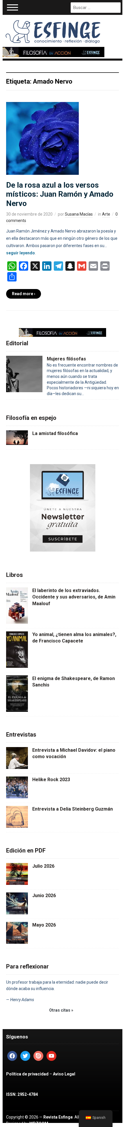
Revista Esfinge (58, 1117)
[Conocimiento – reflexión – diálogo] (53, 30)
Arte (106, 214)
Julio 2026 (43, 866)
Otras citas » (61, 1010)
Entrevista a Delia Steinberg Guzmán (72, 809)
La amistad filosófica (55, 433)
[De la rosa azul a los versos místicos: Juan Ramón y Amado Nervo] (42, 138)
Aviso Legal (64, 1074)
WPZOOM (38, 1123)
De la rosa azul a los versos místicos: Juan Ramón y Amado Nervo (59, 194)
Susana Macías (79, 214)
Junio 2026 (44, 895)
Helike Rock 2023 (51, 779)
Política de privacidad (27, 1074)
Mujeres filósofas (66, 359)
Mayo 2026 (44, 925)
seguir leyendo (20, 253)
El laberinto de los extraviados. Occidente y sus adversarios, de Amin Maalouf (73, 597)
